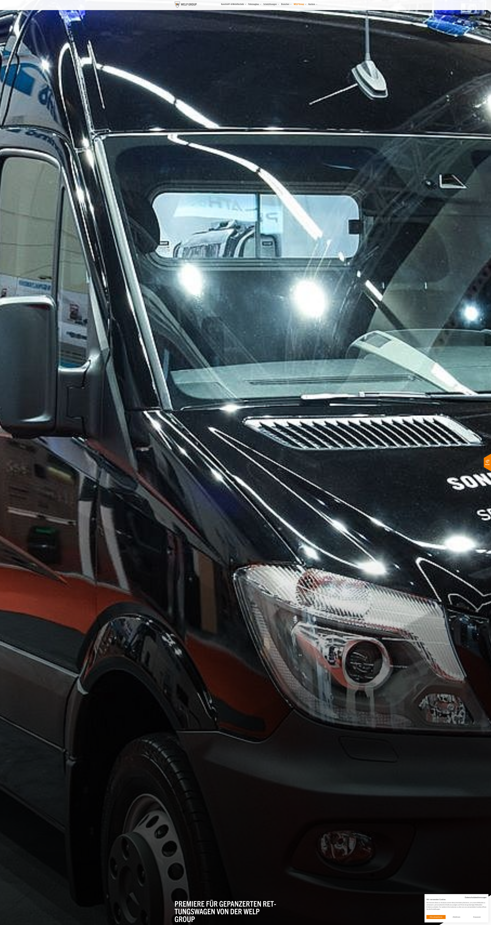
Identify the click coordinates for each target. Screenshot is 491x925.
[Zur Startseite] (186, 5)
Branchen (285, 4)
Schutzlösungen (270, 4)
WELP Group (299, 4)
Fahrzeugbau (253, 4)
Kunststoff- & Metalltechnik (232, 4)
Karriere (311, 4)
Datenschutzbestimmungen (476, 897)
